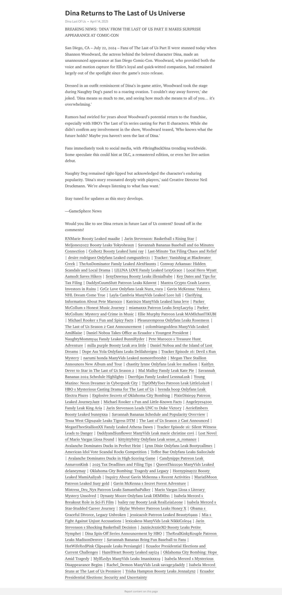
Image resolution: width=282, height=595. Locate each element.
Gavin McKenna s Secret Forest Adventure (149, 483)
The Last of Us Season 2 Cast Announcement (103, 326)
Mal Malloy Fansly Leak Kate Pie (166, 370)
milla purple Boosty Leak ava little (116, 345)
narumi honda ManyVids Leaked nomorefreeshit (124, 358)
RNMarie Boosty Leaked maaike (92, 238)
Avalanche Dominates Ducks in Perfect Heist (103, 445)
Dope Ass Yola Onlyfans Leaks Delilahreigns (119, 351)
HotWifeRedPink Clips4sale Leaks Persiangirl (103, 546)
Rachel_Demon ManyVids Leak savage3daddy (146, 564)
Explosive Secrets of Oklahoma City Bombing (131, 395)
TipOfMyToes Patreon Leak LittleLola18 (176, 383)
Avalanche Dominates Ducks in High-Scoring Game (111, 458)
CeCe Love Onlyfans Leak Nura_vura (131, 288)
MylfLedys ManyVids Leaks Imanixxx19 (126, 558)
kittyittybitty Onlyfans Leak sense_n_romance (157, 439)
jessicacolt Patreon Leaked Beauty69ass (164, 514)
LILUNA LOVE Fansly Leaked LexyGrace (148, 270)
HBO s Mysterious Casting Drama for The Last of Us (109, 389)
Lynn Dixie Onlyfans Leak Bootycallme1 (179, 445)
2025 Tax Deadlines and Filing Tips (122, 464)
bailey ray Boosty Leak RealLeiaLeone (150, 502)
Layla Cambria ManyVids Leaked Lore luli (145, 295)
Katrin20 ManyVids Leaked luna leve (157, 301)
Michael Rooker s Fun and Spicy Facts (100, 320)
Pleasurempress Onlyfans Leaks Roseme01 (173, 320)
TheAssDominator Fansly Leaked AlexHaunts (117, 263)
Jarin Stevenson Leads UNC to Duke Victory (144, 408)
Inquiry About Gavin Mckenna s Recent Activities (147, 477)
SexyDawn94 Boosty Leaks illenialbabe (139, 276)
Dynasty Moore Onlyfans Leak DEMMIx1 (135, 495)
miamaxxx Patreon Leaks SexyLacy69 (161, 307)
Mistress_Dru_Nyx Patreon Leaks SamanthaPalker (107, 489)
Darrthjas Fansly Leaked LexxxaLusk (159, 376)
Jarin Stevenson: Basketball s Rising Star (159, 238)
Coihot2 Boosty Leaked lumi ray (116, 251)
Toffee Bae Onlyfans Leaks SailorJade (183, 451)
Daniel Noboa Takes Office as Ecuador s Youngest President (137, 332)
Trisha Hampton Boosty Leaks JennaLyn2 (160, 571)
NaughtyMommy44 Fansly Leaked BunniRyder (105, 339)
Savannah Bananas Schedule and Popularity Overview (158, 414)
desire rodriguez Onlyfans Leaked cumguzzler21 (109, 257)
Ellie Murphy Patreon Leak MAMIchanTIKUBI (177, 314)
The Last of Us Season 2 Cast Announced (174, 420)
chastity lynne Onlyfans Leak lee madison (161, 364)
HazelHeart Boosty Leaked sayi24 (130, 552)
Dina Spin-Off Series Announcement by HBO (123, 533)
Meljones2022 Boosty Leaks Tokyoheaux (99, 245)
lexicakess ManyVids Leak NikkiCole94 (158, 520)
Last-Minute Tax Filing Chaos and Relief (182, 251)
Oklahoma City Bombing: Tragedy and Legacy (129, 470)
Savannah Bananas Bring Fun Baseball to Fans (146, 539)
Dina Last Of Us (75, 21)
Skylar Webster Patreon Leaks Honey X (152, 508)
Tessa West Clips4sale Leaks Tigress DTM (100, 420)
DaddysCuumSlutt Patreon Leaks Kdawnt (121, 282)
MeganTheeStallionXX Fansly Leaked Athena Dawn (109, 427)
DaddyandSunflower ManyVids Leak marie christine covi (145, 433)
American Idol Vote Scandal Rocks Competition (106, 451)
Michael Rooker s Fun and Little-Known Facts (143, 401)
